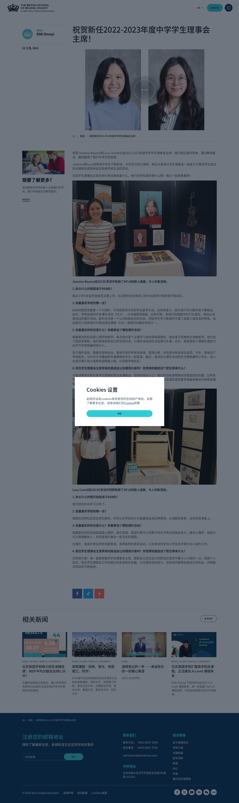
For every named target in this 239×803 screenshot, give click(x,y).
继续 (120, 413)
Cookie (129, 403)
